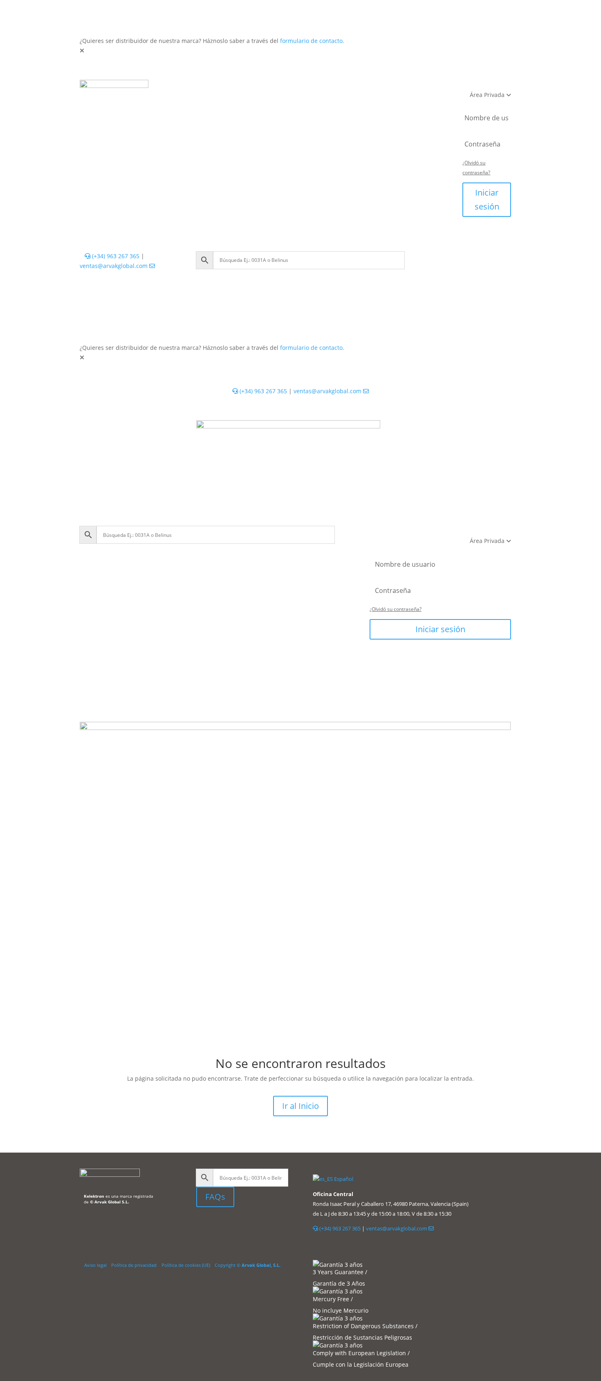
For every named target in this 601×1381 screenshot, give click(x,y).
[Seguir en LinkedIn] (202, 1225)
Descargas (301, 104)
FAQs (215, 1196)
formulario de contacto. (312, 41)
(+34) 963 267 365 (114, 256)
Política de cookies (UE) (185, 1265)
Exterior (243, 88)
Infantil (317, 88)
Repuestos (357, 88)
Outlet (395, 88)
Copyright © (247, 1265)
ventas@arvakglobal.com (114, 266)
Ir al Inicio (300, 1105)
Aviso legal (95, 1265)
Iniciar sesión (487, 199)
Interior (206, 88)
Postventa (257, 104)
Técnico (280, 88)
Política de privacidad (134, 1265)
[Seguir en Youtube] (239, 1225)
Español (343, 1179)
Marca (340, 104)
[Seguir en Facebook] (223, 1225)
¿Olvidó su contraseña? (396, 609)
